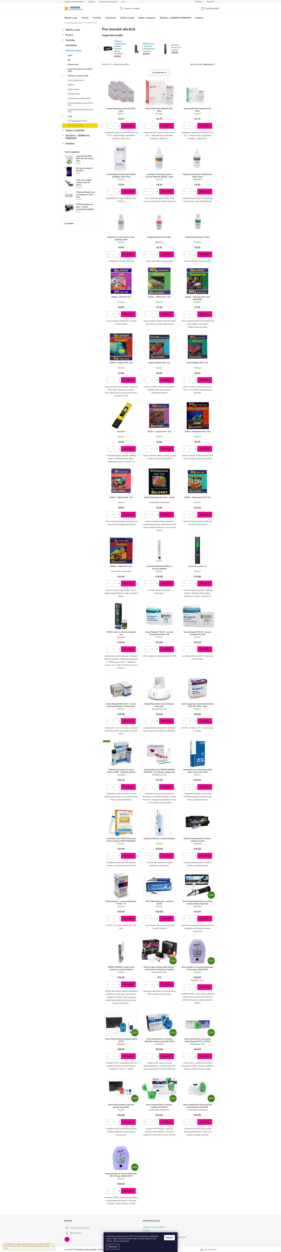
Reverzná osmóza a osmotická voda (80, 70)
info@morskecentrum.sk (79, 1228)
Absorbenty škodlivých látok (79, 98)
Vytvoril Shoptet (210, 1249)
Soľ (69, 60)
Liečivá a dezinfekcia (76, 80)
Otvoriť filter (159, 72)
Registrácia (210, 2)
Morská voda (73, 64)
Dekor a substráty (75, 130)
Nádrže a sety (73, 29)
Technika (70, 40)
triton (70, 55)
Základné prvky (74, 94)
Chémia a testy (73, 50)
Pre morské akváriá (75, 125)
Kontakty (91, 2)
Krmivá (69, 34)
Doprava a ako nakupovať (108, 2)
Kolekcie (70, 143)
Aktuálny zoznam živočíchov (74, 2)
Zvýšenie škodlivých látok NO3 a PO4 (81, 110)
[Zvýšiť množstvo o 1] (119, 126)
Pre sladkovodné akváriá (77, 121)
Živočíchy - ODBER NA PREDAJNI (78, 137)
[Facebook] (67, 1239)
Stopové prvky (73, 89)
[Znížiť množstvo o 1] (108, 126)
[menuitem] (70, 18)
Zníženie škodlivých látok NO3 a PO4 (80, 104)
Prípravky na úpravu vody (78, 76)
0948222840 (75, 1233)
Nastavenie (112, 1246)
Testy (70, 116)
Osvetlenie (71, 45)
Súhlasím (169, 1237)
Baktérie (71, 85)
